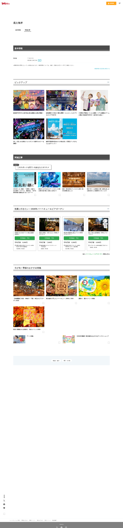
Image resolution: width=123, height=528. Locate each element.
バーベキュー (90, 254)
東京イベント (48, 520)
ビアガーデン (99, 254)
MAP (39, 60)
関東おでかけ (25, 520)
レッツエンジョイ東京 (15, 520)
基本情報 (19, 48)
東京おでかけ (40, 520)
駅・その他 (67, 360)
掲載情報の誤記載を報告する (102, 68)
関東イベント (32, 520)
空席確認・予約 (24, 238)
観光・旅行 (56, 360)
